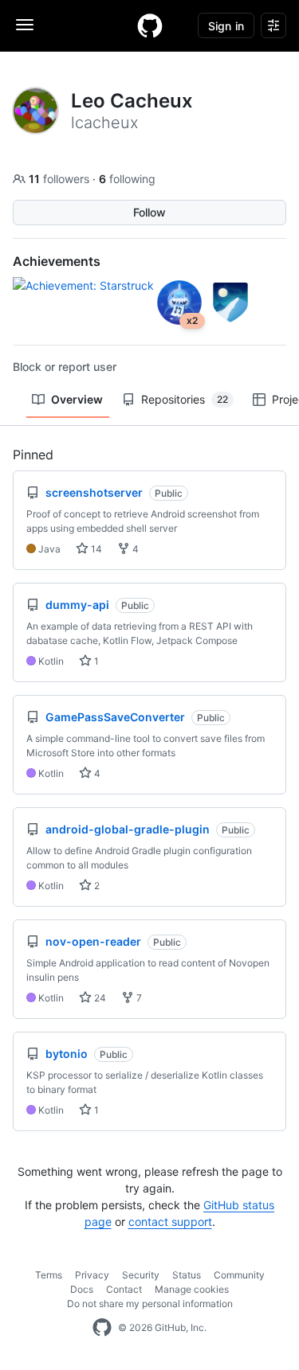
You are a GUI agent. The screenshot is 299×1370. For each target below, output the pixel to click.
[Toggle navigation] (25, 25)
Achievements (56, 261)
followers (60, 178)
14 (95, 549)
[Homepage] (150, 25)
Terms (48, 1275)
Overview (77, 399)
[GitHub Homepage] (102, 1327)
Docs (81, 1289)
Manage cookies (192, 1289)
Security (140, 1275)
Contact (124, 1289)
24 (99, 998)
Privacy (92, 1275)
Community (239, 1275)
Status (186, 1275)
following (127, 178)
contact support (170, 1221)
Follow (149, 212)
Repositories (184, 399)
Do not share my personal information (150, 1304)
